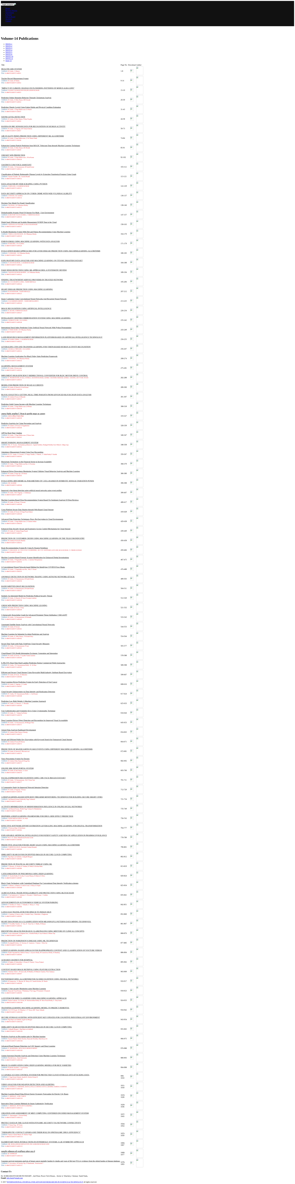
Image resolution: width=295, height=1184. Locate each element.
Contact (8, 21)
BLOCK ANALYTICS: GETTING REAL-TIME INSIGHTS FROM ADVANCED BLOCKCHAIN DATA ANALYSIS (46, 395)
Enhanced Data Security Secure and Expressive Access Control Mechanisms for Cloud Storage (35, 529)
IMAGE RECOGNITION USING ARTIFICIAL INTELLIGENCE (26, 308)
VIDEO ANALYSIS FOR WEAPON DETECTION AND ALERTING (28, 1084)
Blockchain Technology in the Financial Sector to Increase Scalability (26, 462)
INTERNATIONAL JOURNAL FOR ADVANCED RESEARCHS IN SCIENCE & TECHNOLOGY (45, 1182)
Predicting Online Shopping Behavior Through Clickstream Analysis (26, 98)
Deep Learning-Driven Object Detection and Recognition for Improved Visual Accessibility (34, 720)
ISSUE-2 (9, 46)
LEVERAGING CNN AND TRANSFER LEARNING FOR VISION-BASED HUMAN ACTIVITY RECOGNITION (46, 347)
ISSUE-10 (9, 56)
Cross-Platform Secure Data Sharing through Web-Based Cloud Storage (27, 510)
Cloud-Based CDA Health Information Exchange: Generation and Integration (29, 653)
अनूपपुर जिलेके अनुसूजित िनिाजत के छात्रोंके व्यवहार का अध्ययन (23, 414)
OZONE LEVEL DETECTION (13, 117)
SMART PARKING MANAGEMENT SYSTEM (19, 443)
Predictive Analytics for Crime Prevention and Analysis (21, 423)
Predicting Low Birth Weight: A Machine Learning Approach (23, 701)
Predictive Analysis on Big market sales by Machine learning (23, 1037)
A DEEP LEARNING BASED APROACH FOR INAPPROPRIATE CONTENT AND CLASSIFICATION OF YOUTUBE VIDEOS (51, 950)
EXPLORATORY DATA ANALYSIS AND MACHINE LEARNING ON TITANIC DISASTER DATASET (42, 261)
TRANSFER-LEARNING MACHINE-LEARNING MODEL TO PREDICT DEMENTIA (35, 1008)
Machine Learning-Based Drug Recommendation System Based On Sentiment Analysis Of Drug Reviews (40, 500)
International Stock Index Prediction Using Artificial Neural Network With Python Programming (36, 328)
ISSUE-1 (9, 44)
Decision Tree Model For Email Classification (18, 203)
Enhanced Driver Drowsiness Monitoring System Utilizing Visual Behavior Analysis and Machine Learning (40, 471)
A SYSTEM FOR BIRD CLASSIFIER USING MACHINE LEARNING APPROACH (33, 998)
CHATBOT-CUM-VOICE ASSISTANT (16, 165)
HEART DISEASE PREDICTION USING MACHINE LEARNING (27, 289)
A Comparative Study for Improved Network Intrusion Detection (24, 787)
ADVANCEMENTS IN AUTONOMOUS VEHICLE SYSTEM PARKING (29, 902)
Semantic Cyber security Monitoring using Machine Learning (23, 989)
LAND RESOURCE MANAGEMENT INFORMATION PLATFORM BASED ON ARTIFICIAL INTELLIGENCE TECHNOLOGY (51, 337)
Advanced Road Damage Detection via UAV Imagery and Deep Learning (28, 1046)
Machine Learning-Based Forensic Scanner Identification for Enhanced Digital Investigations (35, 558)
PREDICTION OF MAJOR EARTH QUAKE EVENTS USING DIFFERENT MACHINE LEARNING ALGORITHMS (47, 749)
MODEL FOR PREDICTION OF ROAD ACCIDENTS (22, 385)
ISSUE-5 (9, 52)
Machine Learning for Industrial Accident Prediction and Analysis (25, 634)
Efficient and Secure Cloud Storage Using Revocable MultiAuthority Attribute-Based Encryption (36, 672)
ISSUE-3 (9, 48)
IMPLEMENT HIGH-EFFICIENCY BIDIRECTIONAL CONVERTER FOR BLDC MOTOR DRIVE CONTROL (44, 376)
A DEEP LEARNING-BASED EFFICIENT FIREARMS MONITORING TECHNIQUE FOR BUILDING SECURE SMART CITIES (51, 797)
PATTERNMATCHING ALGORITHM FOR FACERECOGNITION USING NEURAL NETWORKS (39, 979)
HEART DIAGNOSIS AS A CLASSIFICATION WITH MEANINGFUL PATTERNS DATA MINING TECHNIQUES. (46, 922)
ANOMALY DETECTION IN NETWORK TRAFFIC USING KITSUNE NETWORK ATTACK (38, 577)
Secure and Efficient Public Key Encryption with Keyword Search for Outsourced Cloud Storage (36, 740)
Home (8, 8)
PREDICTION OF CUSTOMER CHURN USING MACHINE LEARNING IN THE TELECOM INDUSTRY (43, 538)
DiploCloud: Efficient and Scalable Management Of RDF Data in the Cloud (29, 222)
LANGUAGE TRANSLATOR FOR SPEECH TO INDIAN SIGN (26, 912)
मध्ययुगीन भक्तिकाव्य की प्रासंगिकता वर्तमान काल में (18, 1151)
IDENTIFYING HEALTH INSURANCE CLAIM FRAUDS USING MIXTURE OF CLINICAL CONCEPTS (42, 931)
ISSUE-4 (9, 50)
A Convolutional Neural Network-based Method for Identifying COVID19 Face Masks (33, 567)
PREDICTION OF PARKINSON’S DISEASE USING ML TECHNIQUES (29, 941)
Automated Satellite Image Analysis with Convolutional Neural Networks (28, 625)
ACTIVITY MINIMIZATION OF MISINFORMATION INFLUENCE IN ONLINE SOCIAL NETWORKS (41, 807)
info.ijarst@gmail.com (15, 1178)
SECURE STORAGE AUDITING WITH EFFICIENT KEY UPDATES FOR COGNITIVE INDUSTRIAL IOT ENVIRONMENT (50, 1017)
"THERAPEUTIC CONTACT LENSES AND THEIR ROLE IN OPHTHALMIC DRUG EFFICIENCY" (41, 1132)
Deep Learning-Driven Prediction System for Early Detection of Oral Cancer (29, 682)
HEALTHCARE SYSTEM (11, 69)
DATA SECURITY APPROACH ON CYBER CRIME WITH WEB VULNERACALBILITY (36, 193)
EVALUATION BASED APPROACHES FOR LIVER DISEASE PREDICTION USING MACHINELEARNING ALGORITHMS (50, 251)
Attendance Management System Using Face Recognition (22, 452)
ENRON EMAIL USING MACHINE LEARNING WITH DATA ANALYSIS (30, 241)
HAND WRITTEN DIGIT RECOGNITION (18, 586)
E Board (9, 15)
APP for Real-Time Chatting (11, 433)
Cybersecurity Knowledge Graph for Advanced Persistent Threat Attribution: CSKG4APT (34, 615)
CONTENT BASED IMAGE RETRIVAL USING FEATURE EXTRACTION (30, 969)
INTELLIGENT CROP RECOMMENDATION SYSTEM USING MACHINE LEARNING (36, 318)
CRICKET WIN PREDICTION (13, 155)
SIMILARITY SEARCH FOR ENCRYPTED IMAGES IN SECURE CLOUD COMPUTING (36, 855)
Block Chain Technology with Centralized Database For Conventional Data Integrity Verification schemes (39, 883)
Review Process (11, 11)
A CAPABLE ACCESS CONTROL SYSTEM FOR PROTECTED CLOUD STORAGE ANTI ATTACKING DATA (45, 1075)
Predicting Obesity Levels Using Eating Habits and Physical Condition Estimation (31, 107)
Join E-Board (10, 17)
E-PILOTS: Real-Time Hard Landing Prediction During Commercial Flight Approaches (33, 663)
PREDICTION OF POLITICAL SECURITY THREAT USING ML (26, 864)
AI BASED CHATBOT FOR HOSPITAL (17, 960)
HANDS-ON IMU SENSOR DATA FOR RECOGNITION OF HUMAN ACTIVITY (33, 126)
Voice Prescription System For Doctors (15, 759)
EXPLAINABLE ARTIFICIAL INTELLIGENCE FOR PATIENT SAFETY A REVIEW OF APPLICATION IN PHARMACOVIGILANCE (54, 835)
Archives (9, 19)
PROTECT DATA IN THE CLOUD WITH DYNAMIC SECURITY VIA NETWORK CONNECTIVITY (41, 1123)
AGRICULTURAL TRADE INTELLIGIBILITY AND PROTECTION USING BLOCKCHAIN (37, 893)
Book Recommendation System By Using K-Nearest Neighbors (24, 548)
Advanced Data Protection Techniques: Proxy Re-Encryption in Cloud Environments (32, 519)
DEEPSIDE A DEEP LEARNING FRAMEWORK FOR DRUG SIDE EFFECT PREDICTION (37, 816)
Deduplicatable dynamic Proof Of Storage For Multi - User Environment (27, 213)
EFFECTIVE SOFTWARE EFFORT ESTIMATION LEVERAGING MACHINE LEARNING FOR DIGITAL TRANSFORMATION (51, 826)
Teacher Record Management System (14, 79)
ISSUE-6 (9, 54)
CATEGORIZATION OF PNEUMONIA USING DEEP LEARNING (27, 874)
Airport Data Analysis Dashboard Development (18, 730)
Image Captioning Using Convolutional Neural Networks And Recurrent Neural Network (33, 299)
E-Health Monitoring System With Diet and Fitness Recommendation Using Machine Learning (35, 232)
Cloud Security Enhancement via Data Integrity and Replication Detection (28, 692)
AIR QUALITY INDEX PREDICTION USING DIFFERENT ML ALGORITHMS (32, 136)
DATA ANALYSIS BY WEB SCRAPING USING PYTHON (24, 184)
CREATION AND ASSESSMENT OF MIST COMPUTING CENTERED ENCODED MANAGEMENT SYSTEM (45, 1113)
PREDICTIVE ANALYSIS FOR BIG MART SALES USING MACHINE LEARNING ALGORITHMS (40, 845)
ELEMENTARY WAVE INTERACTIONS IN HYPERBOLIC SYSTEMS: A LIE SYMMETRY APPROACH (42, 1142)
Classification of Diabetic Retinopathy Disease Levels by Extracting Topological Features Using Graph (38, 174)
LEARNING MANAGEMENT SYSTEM (17, 366)
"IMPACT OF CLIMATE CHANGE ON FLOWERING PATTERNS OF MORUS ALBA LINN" (37, 88)
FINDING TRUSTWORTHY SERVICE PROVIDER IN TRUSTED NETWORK (32, 280)
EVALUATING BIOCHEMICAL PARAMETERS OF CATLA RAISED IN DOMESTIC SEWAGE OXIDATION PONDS (47, 481)
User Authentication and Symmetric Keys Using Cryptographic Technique (28, 711)
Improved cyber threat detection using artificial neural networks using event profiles (31, 490)
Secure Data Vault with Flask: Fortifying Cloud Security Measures (25, 644)
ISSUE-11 (9, 59)
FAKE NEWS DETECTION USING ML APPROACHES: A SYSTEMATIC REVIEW (34, 270)
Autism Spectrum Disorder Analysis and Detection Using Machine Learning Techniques (33, 1056)
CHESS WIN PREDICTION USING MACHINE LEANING (24, 605)
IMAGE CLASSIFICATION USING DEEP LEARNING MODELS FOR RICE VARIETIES (36, 1065)
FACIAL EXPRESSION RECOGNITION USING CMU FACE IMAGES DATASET (33, 778)
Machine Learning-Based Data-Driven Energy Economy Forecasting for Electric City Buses (34, 1094)
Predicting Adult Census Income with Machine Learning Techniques (26, 404)
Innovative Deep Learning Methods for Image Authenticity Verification (27, 1104)
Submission (10, 13)
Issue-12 (9, 61)
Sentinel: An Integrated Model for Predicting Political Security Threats (26, 596)
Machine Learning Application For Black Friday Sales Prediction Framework (29, 356)
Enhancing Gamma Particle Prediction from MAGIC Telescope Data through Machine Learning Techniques (40, 146)
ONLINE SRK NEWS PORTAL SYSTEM (17, 768)
